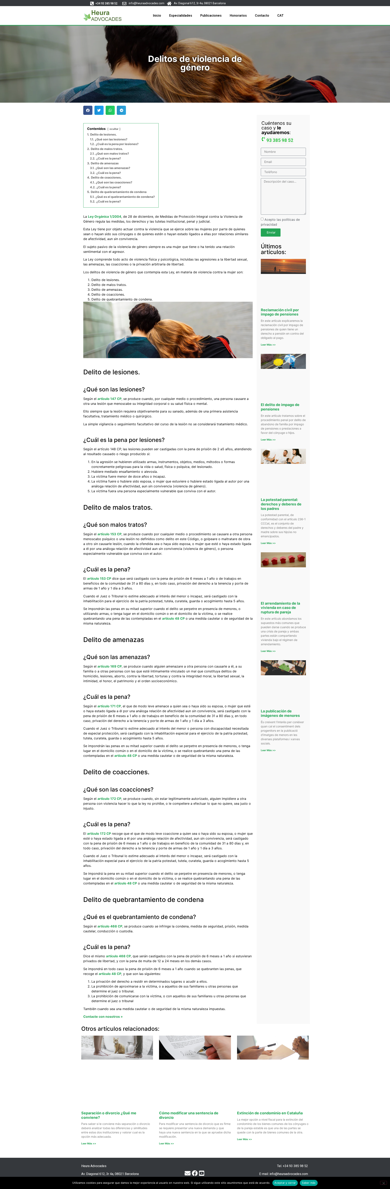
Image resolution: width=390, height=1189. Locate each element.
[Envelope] (187, 1173)
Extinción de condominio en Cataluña (270, 1113)
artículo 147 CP (109, 399)
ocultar (113, 128)
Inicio (157, 15)
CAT (280, 15)
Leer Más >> (268, 344)
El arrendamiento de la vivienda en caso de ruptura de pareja (280, 607)
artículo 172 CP (109, 799)
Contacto (262, 15)
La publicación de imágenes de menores (280, 713)
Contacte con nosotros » (103, 1017)
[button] (106, 3)
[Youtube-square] (201, 1173)
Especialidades (180, 15)
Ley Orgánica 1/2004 (104, 216)
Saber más (308, 1182)
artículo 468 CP (110, 926)
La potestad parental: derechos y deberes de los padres (281, 504)
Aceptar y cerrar (285, 1182)
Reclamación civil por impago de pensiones (280, 312)
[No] (383, 1183)
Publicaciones (211, 15)
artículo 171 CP (109, 706)
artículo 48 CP (173, 618)
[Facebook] (194, 1173)
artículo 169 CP (110, 666)
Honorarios (238, 15)
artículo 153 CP (109, 534)
